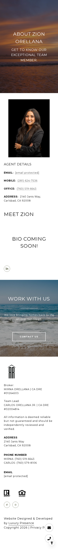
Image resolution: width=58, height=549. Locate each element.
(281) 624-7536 (27, 180)
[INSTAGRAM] (15, 505)
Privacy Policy (41, 527)
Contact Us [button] (29, 336)
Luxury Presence (21, 523)
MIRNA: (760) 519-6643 (19, 458)
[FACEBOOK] (7, 505)
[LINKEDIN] (7, 269)
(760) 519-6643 (27, 188)
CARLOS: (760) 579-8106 (20, 462)
